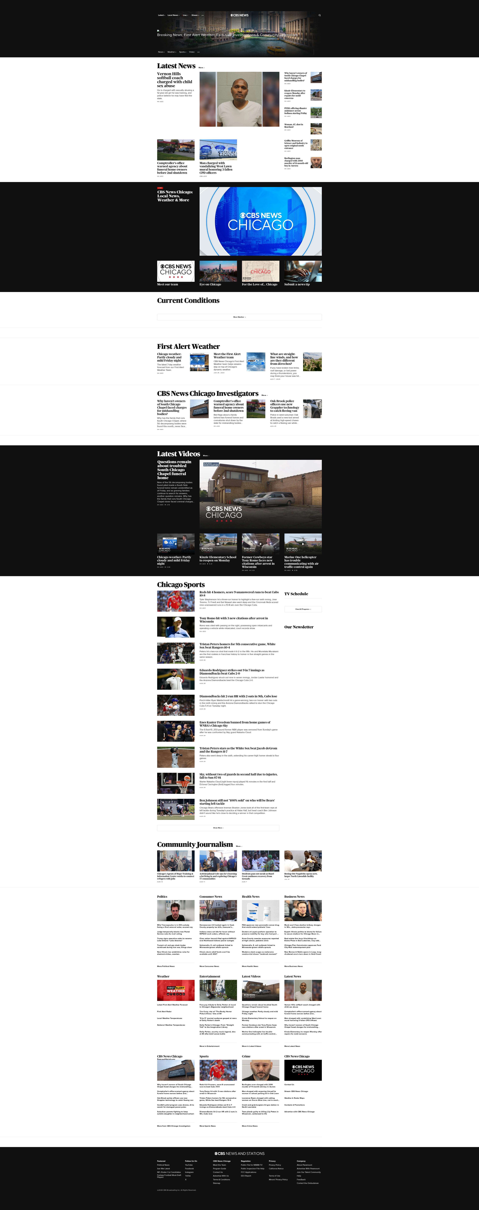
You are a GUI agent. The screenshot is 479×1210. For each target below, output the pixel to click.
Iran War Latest (163, 1169)
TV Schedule (296, 594)
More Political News (166, 966)
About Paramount (304, 1165)
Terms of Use (274, 1176)
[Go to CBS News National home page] (239, 15)
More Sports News (208, 1126)
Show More (217, 828)
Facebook (189, 1169)
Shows (195, 15)
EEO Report (246, 1176)
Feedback (301, 1180)
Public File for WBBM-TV (251, 1165)
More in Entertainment (209, 1046)
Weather (171, 52)
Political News (163, 1165)
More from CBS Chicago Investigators (173, 1126)
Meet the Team (219, 1165)
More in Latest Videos (251, 1046)
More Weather (238, 317)
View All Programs (302, 609)
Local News (173, 15)
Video (191, 52)
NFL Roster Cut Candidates (169, 1172)
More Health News (250, 966)
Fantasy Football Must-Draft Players (169, 1176)
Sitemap (216, 1183)
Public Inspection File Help (252, 1169)
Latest (161, 15)
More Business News (293, 966)
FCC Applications (248, 1172)
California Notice (276, 1169)
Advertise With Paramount (308, 1169)
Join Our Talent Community (309, 1172)
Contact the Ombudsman (308, 1183)
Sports (182, 52)
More (201, 68)
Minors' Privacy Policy (278, 1180)
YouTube (189, 1165)
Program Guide (219, 1169)
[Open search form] (320, 15)
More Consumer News (209, 966)
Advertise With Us (221, 1176)
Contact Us (218, 1172)
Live (185, 15)
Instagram (189, 1172)
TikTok (188, 1176)
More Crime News (250, 1126)
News (161, 52)
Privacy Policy (275, 1165)
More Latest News (292, 1046)
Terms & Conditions (221, 1180)
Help (299, 1176)
